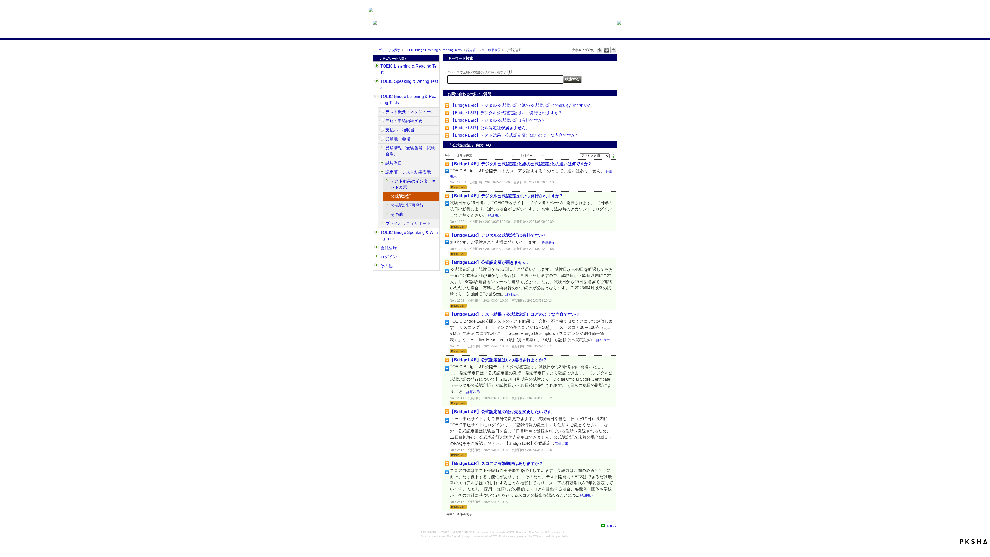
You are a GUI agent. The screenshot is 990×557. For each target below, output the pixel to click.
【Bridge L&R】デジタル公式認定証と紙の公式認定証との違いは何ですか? (520, 105)
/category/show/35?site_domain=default (376, 266)
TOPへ (611, 526)
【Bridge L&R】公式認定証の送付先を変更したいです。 (502, 411)
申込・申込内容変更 (404, 121)
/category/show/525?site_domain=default (382, 130)
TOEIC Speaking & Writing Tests (409, 84)
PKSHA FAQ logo (973, 541)
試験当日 (393, 163)
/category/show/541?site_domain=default (382, 172)
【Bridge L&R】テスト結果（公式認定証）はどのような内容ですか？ (515, 135)
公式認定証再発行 (407, 205)
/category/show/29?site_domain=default (376, 248)
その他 (397, 214)
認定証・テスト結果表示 (483, 50)
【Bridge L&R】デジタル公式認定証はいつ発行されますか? (506, 113)
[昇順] (613, 154)
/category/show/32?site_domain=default (376, 81)
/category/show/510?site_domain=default (382, 112)
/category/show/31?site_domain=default (376, 66)
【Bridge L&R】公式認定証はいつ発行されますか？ (498, 360)
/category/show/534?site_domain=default (382, 163)
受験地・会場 (397, 139)
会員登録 (388, 247)
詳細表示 (494, 215)
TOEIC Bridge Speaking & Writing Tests (409, 235)
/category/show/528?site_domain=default (382, 139)
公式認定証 (401, 196)
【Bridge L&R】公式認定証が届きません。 (490, 128)
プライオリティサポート (408, 223)
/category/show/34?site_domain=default (376, 233)
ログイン (388, 257)
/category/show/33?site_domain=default (376, 97)
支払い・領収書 (399, 130)
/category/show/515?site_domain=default (382, 121)
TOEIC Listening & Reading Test (408, 69)
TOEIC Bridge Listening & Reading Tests (433, 50)
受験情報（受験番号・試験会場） (410, 151)
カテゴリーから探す (386, 50)
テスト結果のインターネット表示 (413, 184)
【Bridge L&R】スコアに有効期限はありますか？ (496, 463)
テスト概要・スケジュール (410, 112)
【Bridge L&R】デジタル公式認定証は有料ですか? (497, 120)
